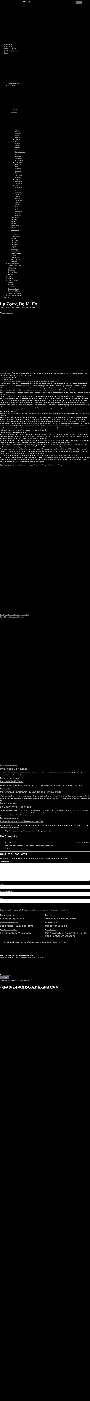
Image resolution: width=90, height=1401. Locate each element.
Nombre (2, 884)
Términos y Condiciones (35, 957)
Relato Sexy (4, 308)
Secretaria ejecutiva (12, 918)
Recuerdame (5, 975)
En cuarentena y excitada (15, 806)
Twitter (60, 465)
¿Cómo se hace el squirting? (18, 181)
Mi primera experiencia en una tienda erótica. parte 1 (31, 791)
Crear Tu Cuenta (23, 980)
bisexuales (7, 381)
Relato (35, 381)
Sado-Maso (15, 251)
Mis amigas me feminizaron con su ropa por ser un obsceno (66, 934)
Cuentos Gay (15, 234)
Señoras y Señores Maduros (14, 242)
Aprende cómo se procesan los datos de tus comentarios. (49, 910)
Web (1, 898)
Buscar (6, 297)
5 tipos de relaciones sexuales (18, 175)
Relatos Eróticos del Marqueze (15, 226)
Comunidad (8, 44)
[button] (11, 22)
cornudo (14, 381)
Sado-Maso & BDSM (15, 295)
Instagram (52, 465)
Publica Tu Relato (10, 49)
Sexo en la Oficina (14, 291)
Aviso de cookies (20, 957)
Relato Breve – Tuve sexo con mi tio (21, 821)
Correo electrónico (6, 891)
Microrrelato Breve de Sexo (32, 831)
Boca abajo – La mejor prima (16, 925)
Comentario (4, 861)
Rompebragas (8, 379)
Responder (7, 848)
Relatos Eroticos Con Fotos (18, 308)
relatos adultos (47, 831)
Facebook (45, 465)
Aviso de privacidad (6, 957)
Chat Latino (8, 46)
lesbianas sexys (17, 831)
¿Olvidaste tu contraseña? (9, 980)
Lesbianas (29, 381)
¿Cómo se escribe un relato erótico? (18, 143)
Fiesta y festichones (14, 293)
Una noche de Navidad (13, 768)
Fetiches (11, 276)
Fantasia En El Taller (11, 781)
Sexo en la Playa (13, 289)
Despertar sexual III (56, 925)
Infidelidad (21, 381)
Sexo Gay (11, 278)
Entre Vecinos (16, 253)
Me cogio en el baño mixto (61, 918)
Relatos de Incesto (14, 83)
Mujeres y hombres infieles (14, 219)
